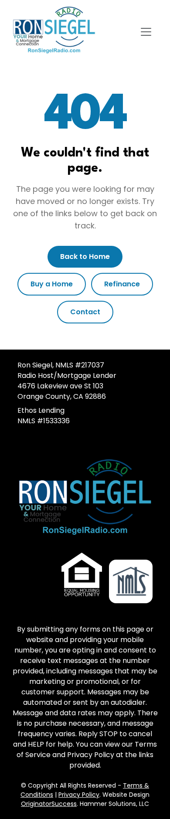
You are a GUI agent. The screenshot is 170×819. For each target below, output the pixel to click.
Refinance (122, 284)
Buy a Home (52, 284)
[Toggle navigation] (146, 32)
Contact (85, 312)
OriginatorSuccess (49, 803)
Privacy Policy (78, 794)
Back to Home (85, 256)
